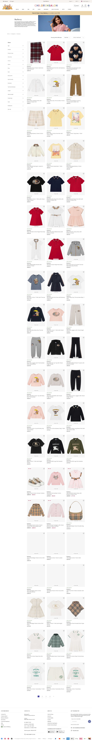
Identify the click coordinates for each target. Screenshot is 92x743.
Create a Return (4, 716)
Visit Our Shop (50, 714)
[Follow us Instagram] (5, 739)
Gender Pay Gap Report (52, 723)
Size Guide (3, 719)
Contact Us (3, 714)
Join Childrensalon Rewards (79, 727)
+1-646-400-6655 (30, 726)
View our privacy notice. (75, 724)
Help (2, 723)
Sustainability (50, 717)
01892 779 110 (28, 722)
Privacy (44, 738)
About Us (49, 716)
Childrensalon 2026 (24, 738)
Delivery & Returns (4, 717)
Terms (39, 738)
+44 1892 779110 (33, 727)
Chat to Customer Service (29, 715)
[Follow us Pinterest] (8, 739)
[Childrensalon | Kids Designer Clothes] (7, 7)
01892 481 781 (33, 730)
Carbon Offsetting (5, 726)
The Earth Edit (76, 730)
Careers (49, 719)
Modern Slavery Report (52, 725)
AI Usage (50, 738)
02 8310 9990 (31, 724)
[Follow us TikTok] (11, 739)
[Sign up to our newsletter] (89, 721)
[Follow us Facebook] (1, 739)
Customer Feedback (5, 721)
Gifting (2, 725)
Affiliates (49, 721)
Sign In (12, 1)
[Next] (53, 696)
